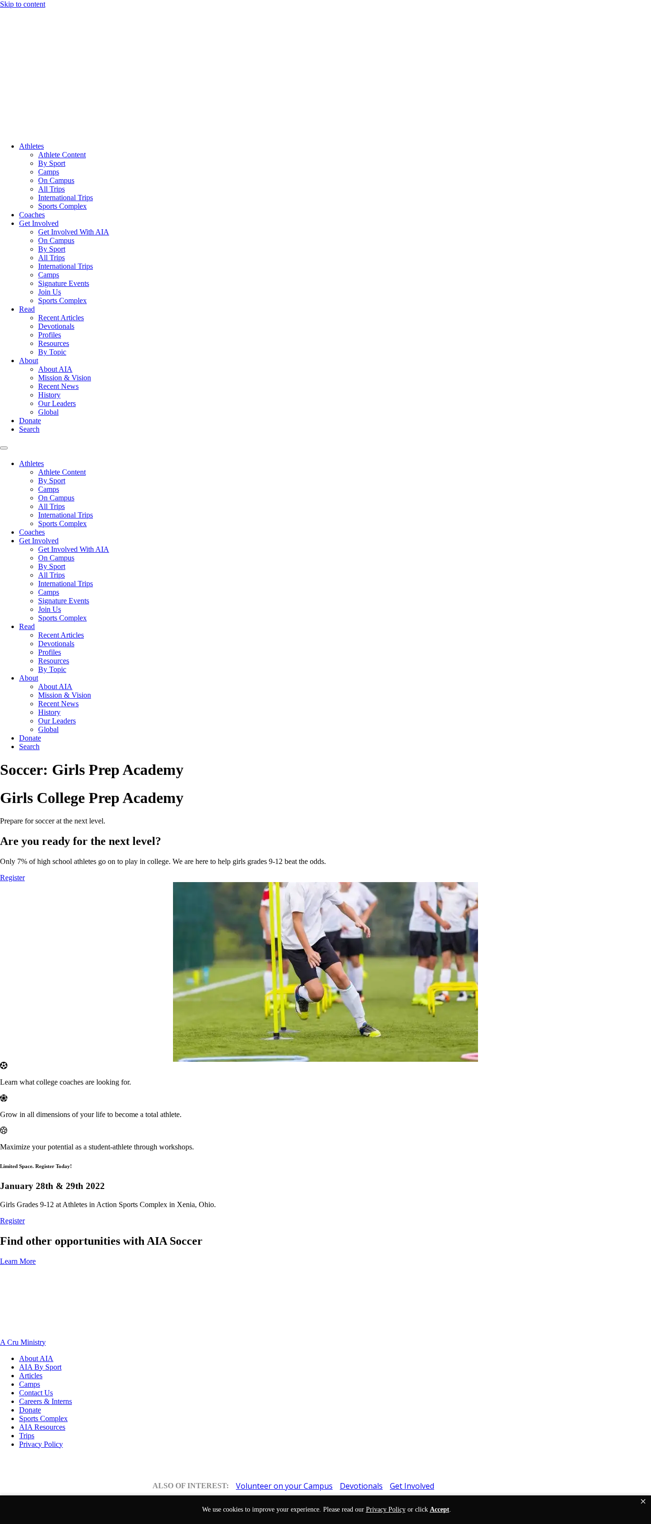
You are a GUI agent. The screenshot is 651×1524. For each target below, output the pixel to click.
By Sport (51, 163)
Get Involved (39, 223)
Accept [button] (439, 1509)
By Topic (52, 352)
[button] (643, 1501)
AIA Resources (42, 1427)
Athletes (31, 146)
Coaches (32, 215)
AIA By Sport (40, 1367)
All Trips (51, 189)
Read (27, 309)
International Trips (65, 197)
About (28, 360)
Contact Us (36, 1393)
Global (48, 412)
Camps (48, 172)
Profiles (49, 335)
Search (29, 429)
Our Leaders (57, 403)
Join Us (49, 292)
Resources (53, 343)
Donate (30, 421)
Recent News (58, 386)
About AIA (55, 369)
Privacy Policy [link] (386, 1509)
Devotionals (56, 326)
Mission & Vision (64, 378)
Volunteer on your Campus (284, 1486)
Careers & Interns (45, 1401)
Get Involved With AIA (73, 232)
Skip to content (22, 4)
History (49, 395)
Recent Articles (61, 318)
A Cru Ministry (23, 1342)
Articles (30, 1376)
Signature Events (63, 283)
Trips (26, 1436)
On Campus (56, 180)
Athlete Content (62, 155)
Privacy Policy (41, 1444)
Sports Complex (62, 206)
